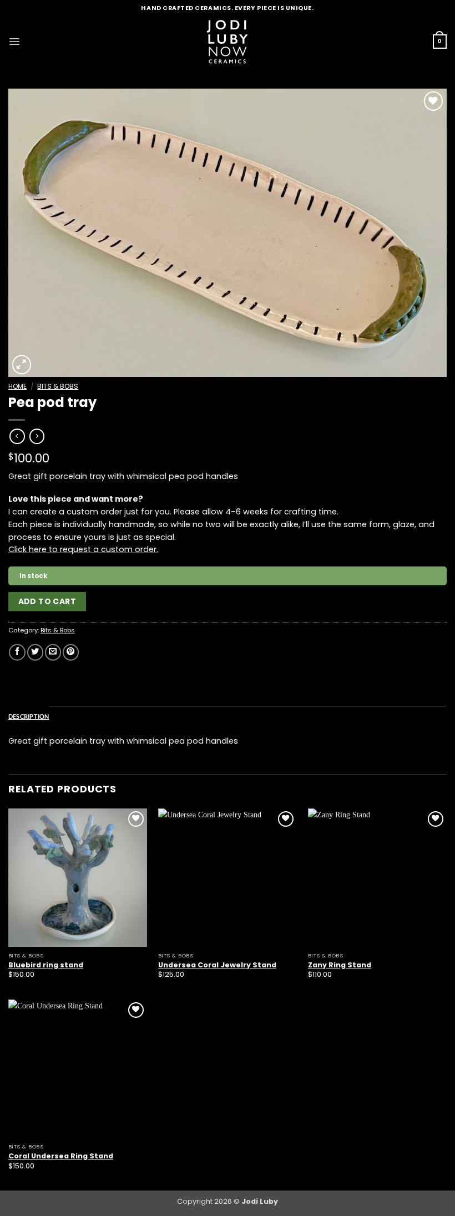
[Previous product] (37, 436)
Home (17, 386)
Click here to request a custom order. (83, 549)
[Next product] (17, 436)
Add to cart (47, 601)
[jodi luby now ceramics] (227, 41)
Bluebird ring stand (45, 965)
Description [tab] (28, 716)
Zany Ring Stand (339, 965)
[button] (14, 41)
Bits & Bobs (57, 386)
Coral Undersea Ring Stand (60, 1156)
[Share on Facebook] (17, 652)
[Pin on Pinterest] (71, 652)
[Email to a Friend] (53, 652)
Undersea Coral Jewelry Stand (217, 965)
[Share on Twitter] (35, 652)
